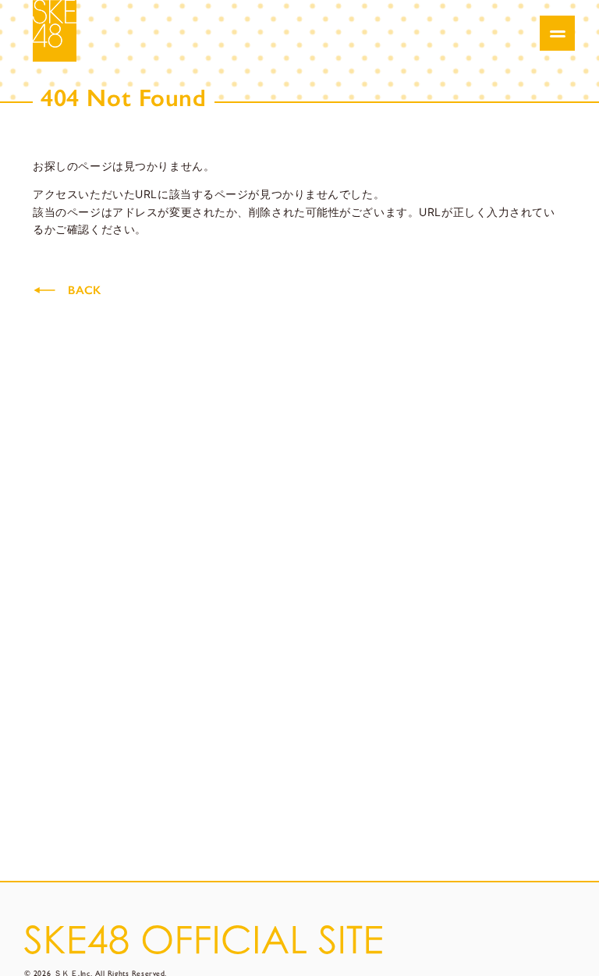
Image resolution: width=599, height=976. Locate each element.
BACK (84, 290)
